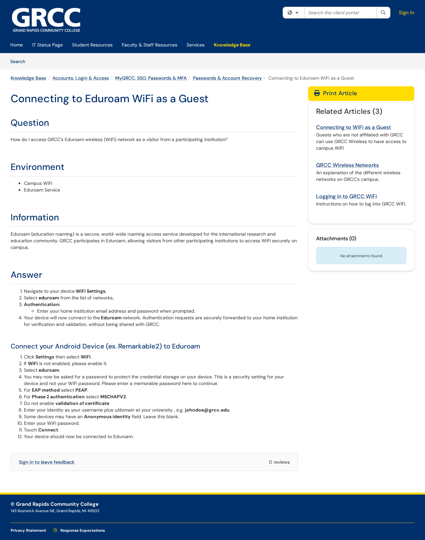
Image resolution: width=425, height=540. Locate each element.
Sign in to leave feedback (46, 462)
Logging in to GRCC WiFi (346, 196)
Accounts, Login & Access (80, 78)
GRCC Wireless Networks (347, 165)
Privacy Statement (28, 530)
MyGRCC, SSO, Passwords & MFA (151, 78)
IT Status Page (47, 45)
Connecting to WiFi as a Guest (353, 127)
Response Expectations (82, 530)
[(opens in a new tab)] (46, 20)
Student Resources (92, 45)
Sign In (406, 12)
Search (20, 61)
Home (16, 45)
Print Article (339, 93)
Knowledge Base (232, 45)
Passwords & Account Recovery (227, 78)
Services (196, 45)
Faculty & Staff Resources (149, 45)
